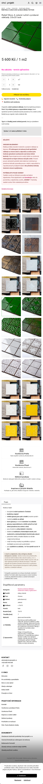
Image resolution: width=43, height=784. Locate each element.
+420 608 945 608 (7, 662)
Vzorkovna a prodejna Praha (10, 708)
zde (21, 771)
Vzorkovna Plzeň (7, 711)
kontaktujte (28, 177)
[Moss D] (11, 327)
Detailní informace (7, 189)
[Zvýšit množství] (13, 79)
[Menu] (40, 3)
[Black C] (11, 224)
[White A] (11, 389)
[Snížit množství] (4, 79)
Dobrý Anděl (5, 689)
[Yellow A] (31, 410)
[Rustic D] (11, 368)
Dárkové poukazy (7, 718)
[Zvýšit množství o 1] (13, 85)
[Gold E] (11, 265)
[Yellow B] (11, 431)
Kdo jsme (4, 676)
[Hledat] (32, 3)
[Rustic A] (11, 348)
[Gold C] (11, 244)
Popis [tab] (6, 502)
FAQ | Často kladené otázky (10, 725)
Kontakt (4, 704)
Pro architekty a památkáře (10, 679)
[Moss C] (31, 306)
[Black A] (11, 203)
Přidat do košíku (21, 95)
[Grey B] (11, 286)
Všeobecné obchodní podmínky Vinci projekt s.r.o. (17, 736)
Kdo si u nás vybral (7, 683)
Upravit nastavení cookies (22, 760)
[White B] (31, 389)
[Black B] (31, 203)
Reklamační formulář (8, 743)
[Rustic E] (31, 368)
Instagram (7, 665)
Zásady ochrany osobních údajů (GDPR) (14, 746)
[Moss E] (31, 327)
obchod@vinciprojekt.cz (9, 660)
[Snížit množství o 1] (4, 85)
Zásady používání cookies (10, 750)
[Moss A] (11, 306)
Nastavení (17, 780)
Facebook (3, 665)
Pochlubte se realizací (9, 721)
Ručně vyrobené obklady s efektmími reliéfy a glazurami (27, 589)
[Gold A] (31, 224)
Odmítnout (27, 780)
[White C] (11, 410)
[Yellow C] (31, 431)
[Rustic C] (31, 348)
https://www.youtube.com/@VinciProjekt (12, 665)
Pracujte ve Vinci (7, 693)
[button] (4, 779)
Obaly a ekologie (7, 686)
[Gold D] (31, 244)
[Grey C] (31, 286)
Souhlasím (22, 775)
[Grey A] (31, 265)
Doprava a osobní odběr (9, 715)
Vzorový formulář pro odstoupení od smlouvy (16, 740)
